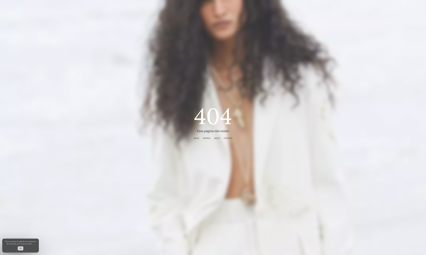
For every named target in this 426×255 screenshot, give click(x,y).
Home (196, 138)
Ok (21, 248)
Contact (228, 138)
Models (206, 138)
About (217, 138)
